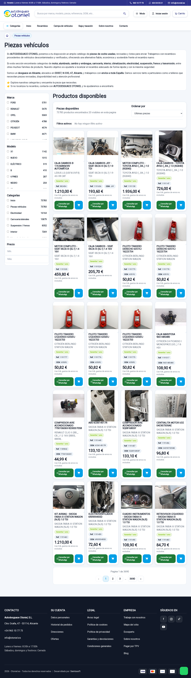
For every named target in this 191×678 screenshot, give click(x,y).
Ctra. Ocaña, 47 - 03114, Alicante (21, 623)
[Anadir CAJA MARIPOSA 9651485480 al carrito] (181, 381)
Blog (126, 653)
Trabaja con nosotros (134, 617)
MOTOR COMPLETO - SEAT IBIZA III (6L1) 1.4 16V (66, 249)
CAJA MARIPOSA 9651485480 (166, 335)
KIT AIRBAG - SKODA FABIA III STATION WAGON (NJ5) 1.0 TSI (68, 517)
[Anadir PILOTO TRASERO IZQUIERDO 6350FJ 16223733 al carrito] (79, 381)
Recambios (42, 26)
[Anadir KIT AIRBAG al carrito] (79, 558)
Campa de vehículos (63, 26)
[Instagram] (171, 619)
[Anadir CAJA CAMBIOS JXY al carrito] (113, 205)
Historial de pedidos (61, 624)
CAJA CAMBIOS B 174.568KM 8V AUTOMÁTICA (63, 166)
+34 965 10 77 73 (13, 630)
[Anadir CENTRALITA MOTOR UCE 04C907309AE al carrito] (181, 473)
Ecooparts (129, 631)
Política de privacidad (98, 631)
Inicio (28, 26)
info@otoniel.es (12, 637)
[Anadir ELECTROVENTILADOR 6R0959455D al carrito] (113, 558)
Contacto (123, 26)
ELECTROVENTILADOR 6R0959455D (100, 515)
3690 (132, 578)
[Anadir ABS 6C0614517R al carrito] (113, 473)
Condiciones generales (99, 646)
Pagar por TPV (131, 646)
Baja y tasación (86, 26)
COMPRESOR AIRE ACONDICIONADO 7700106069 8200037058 (68, 425)
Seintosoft (75, 671)
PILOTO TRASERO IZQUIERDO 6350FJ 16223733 (64, 337)
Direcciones (57, 631)
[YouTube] (163, 627)
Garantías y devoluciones (100, 639)
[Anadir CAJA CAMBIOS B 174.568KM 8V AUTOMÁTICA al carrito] (79, 205)
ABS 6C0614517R (97, 422)
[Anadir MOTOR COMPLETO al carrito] (147, 205)
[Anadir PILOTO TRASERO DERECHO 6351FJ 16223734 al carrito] (147, 293)
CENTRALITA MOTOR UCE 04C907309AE (170, 424)
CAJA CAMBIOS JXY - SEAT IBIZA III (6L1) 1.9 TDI (100, 166)
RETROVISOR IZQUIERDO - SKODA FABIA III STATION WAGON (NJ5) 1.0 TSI (170, 518)
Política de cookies (97, 624)
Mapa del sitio (131, 624)
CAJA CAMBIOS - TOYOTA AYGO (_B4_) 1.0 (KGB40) (170, 164)
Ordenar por (138, 106)
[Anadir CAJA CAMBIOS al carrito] (181, 205)
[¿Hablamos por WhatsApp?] (184, 671)
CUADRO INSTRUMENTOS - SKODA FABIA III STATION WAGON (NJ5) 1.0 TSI (136, 518)
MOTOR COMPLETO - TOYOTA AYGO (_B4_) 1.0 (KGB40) (136, 166)
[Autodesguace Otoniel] (17, 13)
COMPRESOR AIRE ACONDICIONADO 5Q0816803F (133, 425)
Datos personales (60, 617)
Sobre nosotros (106, 26)
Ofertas (55, 639)
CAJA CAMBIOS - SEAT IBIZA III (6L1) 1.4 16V (100, 247)
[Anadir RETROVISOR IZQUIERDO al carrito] (181, 558)
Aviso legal (93, 617)
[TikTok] (179, 619)
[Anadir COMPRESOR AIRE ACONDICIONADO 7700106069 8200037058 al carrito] (79, 473)
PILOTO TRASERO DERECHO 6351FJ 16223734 (132, 249)
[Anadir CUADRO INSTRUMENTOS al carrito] (147, 558)
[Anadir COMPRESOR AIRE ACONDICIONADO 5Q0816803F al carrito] (147, 473)
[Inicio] (7, 35)
